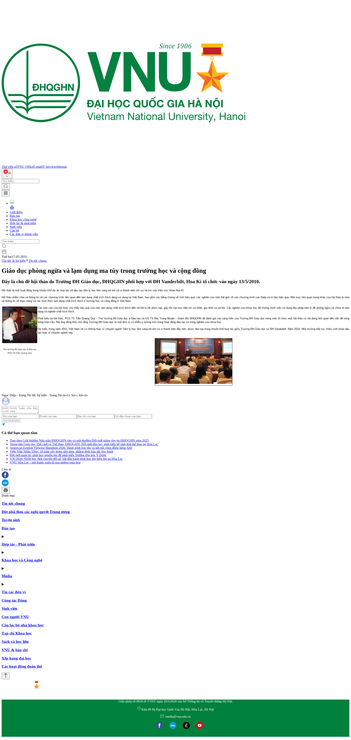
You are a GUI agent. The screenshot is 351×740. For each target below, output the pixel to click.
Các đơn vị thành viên (24, 234)
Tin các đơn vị (14, 592)
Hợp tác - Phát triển (18, 544)
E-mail (37, 166)
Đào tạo (15, 216)
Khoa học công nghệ (23, 219)
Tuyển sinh (11, 520)
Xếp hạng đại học (16, 658)
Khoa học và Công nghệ (22, 560)
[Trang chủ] (123, 163)
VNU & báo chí (15, 650)
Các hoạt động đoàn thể (22, 666)
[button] (175, 475)
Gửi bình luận (11, 420)
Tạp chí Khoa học (17, 633)
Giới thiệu (16, 212)
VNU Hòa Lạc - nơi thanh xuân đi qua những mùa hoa (45, 462)
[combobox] (7, 174)
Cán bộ (14, 230)
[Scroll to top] (6, 676)
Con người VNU (15, 617)
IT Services (49, 166)
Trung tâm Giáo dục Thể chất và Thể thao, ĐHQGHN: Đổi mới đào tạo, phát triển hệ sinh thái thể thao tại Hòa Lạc (84, 444)
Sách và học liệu (15, 641)
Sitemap (61, 166)
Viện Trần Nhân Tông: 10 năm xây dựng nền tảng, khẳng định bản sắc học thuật (61, 451)
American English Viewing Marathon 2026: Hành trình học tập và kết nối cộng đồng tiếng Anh (71, 448)
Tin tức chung (38, 260)
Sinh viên (16, 227)
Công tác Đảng (14, 600)
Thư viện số (9, 166)
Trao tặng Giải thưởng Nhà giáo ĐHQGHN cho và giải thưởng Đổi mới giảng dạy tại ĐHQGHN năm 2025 (79, 440)
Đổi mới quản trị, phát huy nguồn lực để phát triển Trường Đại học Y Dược (58, 455)
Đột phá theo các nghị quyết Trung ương (36, 512)
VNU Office (25, 166)
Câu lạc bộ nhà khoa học (23, 625)
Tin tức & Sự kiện (13, 260)
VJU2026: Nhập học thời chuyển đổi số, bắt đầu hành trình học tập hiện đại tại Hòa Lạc (66, 458)
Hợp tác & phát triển (23, 223)
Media (7, 576)
